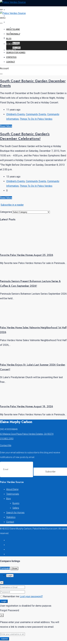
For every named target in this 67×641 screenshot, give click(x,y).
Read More (6, 126)
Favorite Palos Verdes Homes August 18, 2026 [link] (26, 406)
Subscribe (50, 471)
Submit (4, 639)
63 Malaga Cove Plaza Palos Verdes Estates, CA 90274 (26, 434)
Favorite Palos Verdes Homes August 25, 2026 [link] (26, 255)
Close (14, 568)
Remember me (11, 596)
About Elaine (14, 10)
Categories (6, 211)
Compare (5, 568)
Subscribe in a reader (12, 204)
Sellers (16, 48)
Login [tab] (9, 575)
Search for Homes (17, 37)
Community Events (36, 114)
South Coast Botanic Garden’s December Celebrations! (25, 136)
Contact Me (5, 445)
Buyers (16, 43)
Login (3, 601)
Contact (11, 50)
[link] (11, 247)
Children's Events (15, 114)
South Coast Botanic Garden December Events (33, 83)
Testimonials (14, 16)
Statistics (12, 44)
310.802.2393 (6, 438)
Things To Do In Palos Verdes (36, 118)
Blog (9, 22)
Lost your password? (31, 596)
